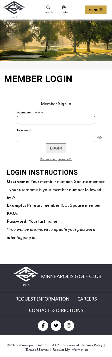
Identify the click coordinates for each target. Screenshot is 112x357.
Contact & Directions (56, 310)
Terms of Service (37, 350)
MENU (94, 10)
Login (64, 12)
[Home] (14, 18)
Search (48, 12)
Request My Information (70, 350)
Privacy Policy (92, 345)
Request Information (42, 299)
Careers (87, 299)
